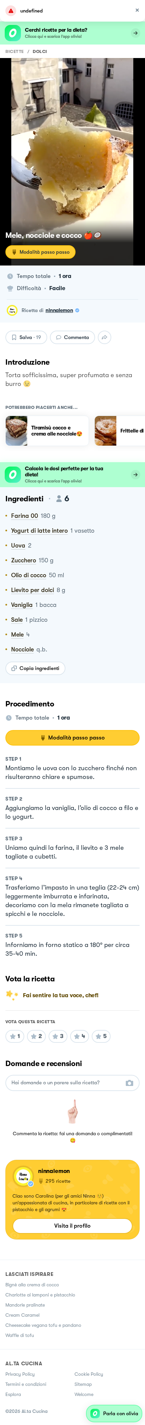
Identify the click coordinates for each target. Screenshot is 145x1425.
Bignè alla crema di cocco (32, 1284)
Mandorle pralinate (25, 1305)
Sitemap (83, 1384)
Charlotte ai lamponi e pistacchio (40, 1294)
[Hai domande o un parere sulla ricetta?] (66, 1082)
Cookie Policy (89, 1374)
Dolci (40, 51)
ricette (14, 51)
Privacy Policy (20, 1374)
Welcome (84, 1394)
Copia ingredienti (39, 668)
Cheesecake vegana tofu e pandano (43, 1325)
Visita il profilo (72, 1226)
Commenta (76, 337)
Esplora (13, 1394)
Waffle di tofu (19, 1335)
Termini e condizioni (25, 1384)
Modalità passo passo (44, 252)
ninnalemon (59, 310)
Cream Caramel (22, 1315)
